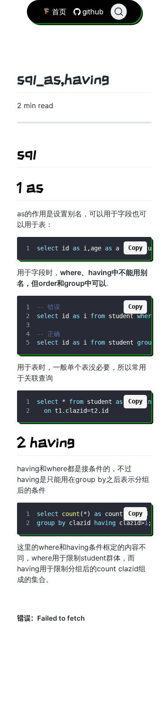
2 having (46, 442)
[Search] (119, 12)
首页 (59, 11)
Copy (135, 247)
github (92, 11)
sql (26, 154)
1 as (30, 187)
